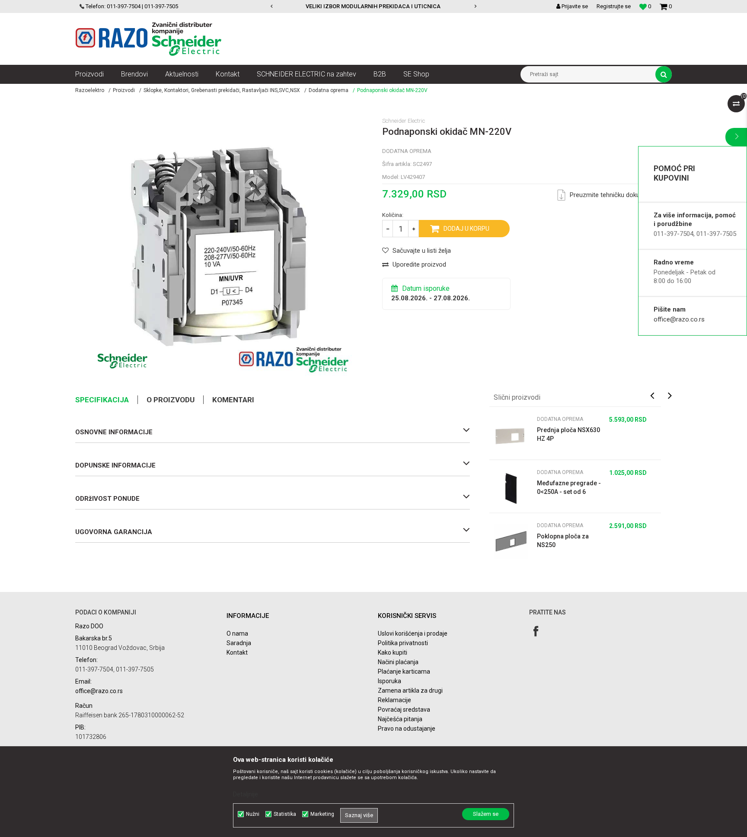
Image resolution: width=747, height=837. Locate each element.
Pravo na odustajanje (406, 728)
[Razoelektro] (148, 39)
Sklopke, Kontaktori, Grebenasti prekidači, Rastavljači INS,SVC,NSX (222, 90)
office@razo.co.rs (679, 319)
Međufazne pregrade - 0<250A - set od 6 (569, 487)
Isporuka (389, 681)
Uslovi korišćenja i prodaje (412, 633)
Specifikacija (102, 399)
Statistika (285, 814)
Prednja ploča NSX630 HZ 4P (568, 434)
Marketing (322, 814)
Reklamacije (394, 700)
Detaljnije (245, 794)
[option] (281, 6)
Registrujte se (614, 6)
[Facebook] (536, 631)
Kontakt (237, 652)
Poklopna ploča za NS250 (563, 540)
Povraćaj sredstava (404, 709)
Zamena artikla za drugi (410, 690)
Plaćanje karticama (404, 671)
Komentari (233, 399)
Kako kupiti (392, 652)
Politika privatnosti (403, 643)
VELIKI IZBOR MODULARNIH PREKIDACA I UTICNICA (280, 6)
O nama (237, 633)
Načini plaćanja (398, 662)
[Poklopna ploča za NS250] (511, 541)
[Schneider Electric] (122, 361)
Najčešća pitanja (400, 719)
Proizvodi (124, 90)
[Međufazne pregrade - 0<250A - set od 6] (511, 488)
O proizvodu (171, 399)
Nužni (252, 814)
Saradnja (239, 643)
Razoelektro (89, 90)
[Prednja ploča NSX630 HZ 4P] (511, 435)
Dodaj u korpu (466, 228)
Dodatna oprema (328, 90)
